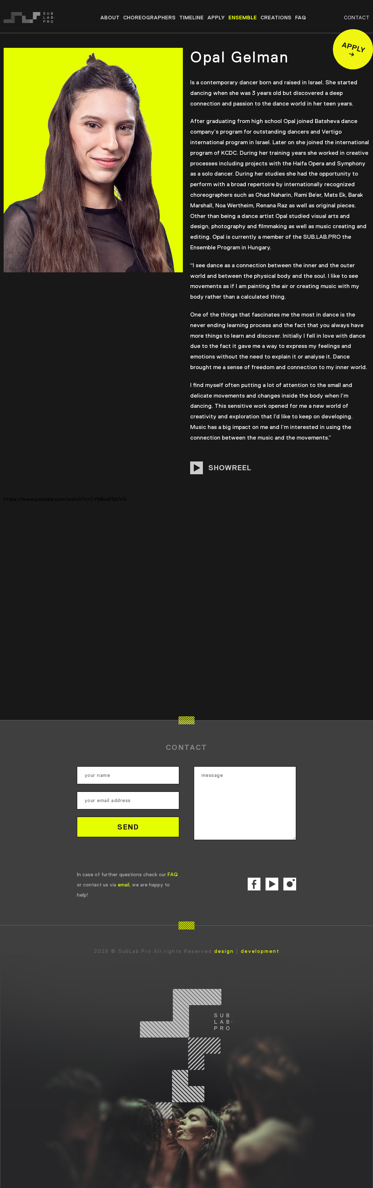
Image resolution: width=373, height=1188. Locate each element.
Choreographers (149, 17)
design (224, 951)
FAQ (300, 17)
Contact (356, 17)
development (260, 951)
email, (124, 885)
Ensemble (242, 17)
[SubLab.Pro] (40, 17)
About (109, 17)
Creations (275, 17)
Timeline (191, 17)
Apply (216, 17)
